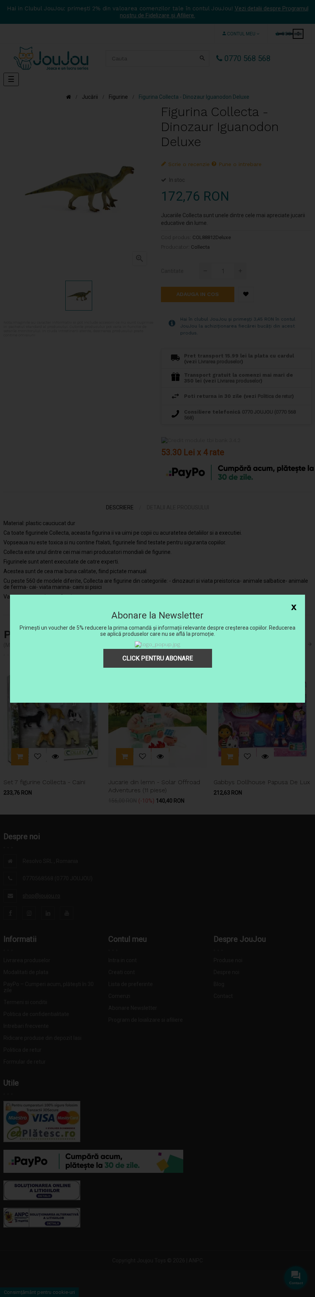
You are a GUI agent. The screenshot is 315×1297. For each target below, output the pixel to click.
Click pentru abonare (158, 658)
